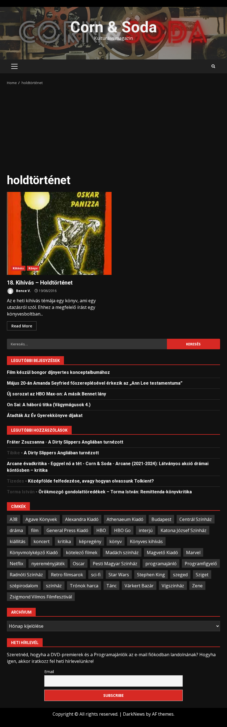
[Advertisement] (113, 127)
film (34, 530)
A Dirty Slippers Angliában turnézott (85, 442)
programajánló (161, 564)
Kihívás (18, 268)
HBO (101, 530)
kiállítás (17, 541)
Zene (197, 586)
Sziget (202, 575)
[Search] (213, 66)
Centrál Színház (195, 519)
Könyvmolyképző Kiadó (34, 552)
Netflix (16, 564)
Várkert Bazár (139, 586)
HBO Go (122, 530)
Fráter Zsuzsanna (25, 442)
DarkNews (134, 714)
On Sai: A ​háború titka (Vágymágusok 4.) (49, 404)
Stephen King (151, 575)
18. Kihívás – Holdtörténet (59, 233)
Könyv (33, 268)
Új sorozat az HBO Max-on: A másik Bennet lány (56, 394)
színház (54, 586)
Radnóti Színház (26, 575)
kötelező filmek (81, 552)
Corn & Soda (113, 27)
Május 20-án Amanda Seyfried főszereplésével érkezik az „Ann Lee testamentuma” (94, 383)
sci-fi (95, 575)
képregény (90, 541)
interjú (146, 530)
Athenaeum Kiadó (125, 519)
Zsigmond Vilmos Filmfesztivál (41, 597)
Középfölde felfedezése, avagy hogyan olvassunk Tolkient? (91, 481)
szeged (180, 575)
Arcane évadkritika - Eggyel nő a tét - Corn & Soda (59, 463)
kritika (64, 541)
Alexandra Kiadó (82, 519)
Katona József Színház (184, 530)
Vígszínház (173, 586)
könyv (115, 541)
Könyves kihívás (146, 541)
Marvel (193, 552)
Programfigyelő (201, 564)
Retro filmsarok (67, 575)
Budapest (161, 519)
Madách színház (122, 552)
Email (49, 671)
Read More (21, 326)
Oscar (79, 564)
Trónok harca (84, 586)
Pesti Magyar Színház (115, 564)
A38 (13, 519)
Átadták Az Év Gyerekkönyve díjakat (44, 415)
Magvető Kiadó (162, 552)
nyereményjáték (48, 564)
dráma (16, 530)
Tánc (111, 586)
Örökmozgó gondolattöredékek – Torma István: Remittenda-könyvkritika (115, 491)
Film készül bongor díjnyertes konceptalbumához (58, 372)
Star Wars (119, 575)
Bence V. (23, 290)
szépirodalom (24, 586)
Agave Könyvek (41, 519)
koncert (41, 541)
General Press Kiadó (67, 530)
